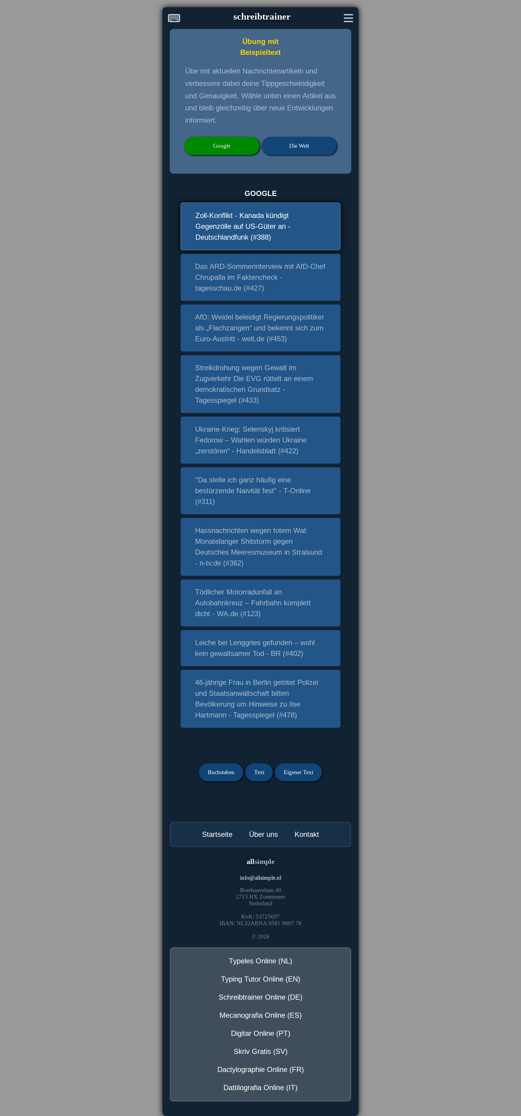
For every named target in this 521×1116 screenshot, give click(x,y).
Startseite (217, 834)
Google (221, 146)
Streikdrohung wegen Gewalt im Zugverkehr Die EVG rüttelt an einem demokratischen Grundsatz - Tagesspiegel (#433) (254, 384)
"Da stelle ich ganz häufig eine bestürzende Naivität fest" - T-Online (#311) (253, 491)
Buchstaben (221, 772)
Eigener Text (298, 772)
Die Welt (299, 146)
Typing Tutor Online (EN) (260, 979)
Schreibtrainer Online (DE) (260, 997)
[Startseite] (174, 19)
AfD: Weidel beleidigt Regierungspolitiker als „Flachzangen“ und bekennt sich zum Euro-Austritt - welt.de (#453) (259, 328)
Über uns (263, 834)
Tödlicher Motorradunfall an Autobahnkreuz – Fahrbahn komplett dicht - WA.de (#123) (253, 603)
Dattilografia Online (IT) (260, 1087)
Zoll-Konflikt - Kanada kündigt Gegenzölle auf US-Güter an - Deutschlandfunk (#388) (242, 226)
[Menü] (348, 19)
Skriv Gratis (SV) (261, 1051)
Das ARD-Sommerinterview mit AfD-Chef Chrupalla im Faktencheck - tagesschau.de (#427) (260, 277)
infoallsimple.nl (260, 878)
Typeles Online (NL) (260, 961)
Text (259, 772)
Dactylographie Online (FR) (260, 1069)
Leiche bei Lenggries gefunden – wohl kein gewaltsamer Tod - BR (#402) (255, 647)
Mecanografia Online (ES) (260, 1015)
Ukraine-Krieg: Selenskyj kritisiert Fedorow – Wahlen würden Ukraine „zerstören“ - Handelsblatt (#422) (251, 440)
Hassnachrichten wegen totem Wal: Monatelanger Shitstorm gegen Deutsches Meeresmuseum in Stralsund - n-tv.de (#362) (258, 546)
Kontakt (307, 834)
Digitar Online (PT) (260, 1033)
